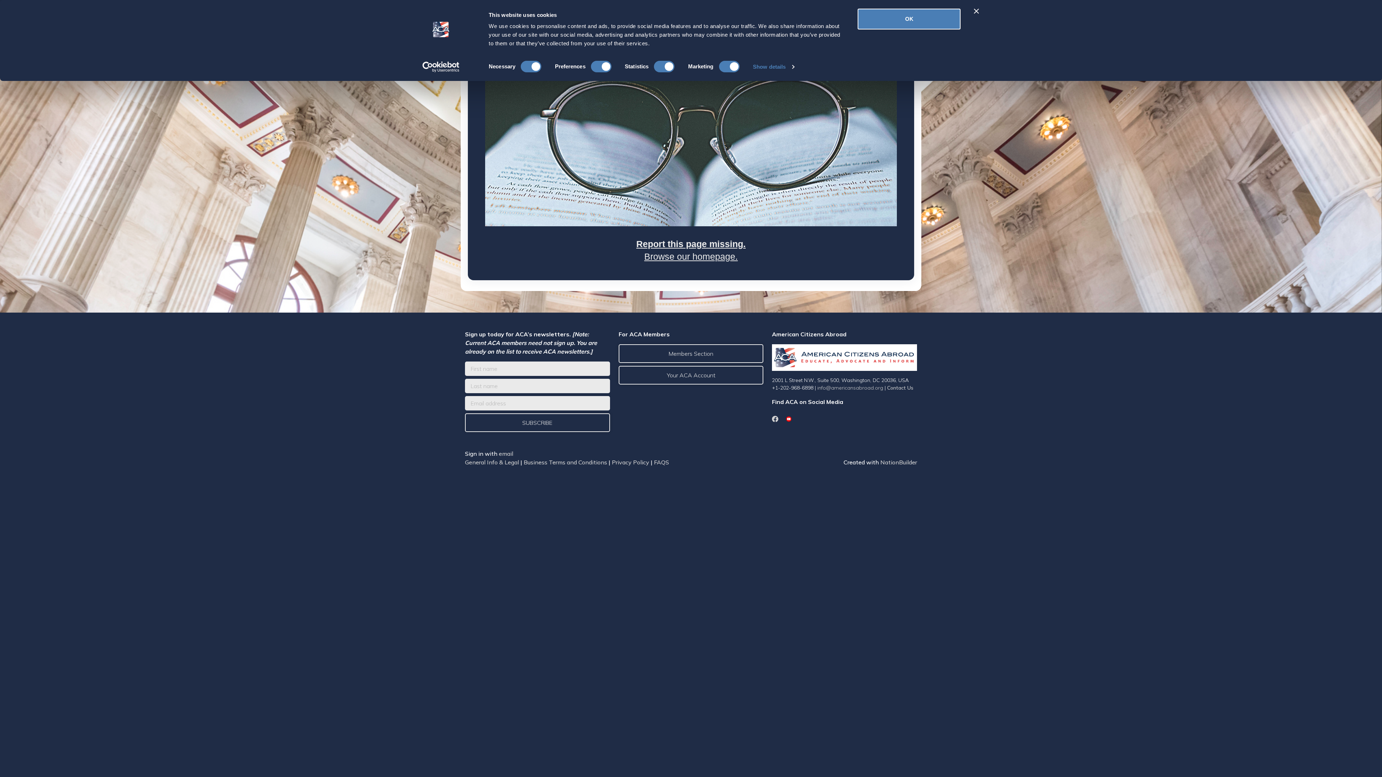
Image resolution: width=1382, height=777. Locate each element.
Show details (769, 67)
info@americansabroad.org (850, 388)
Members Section (691, 353)
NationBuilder (898, 462)
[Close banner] (976, 11)
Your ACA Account (691, 375)
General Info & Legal (492, 462)
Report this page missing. (691, 244)
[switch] (601, 66)
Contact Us (900, 388)
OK (909, 19)
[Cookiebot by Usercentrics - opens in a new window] (441, 67)
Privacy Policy (630, 462)
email (506, 453)
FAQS (661, 462)
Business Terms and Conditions (565, 462)
